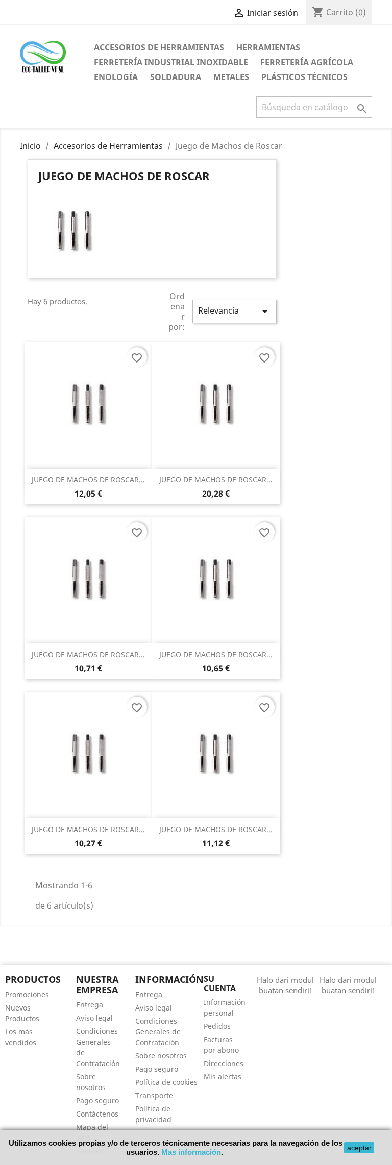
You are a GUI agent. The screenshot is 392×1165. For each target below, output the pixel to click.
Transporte (154, 1095)
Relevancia (234, 311)
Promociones (27, 994)
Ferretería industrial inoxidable (171, 62)
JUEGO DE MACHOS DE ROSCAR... (88, 479)
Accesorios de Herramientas (159, 47)
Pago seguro (97, 1100)
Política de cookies (166, 1082)
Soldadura (175, 77)
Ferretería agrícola (306, 62)
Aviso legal (94, 1018)
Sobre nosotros (161, 1055)
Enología (116, 77)
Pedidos (217, 1026)
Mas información (191, 1152)
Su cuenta (220, 983)
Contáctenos (97, 1114)
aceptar (359, 1148)
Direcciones (223, 1063)
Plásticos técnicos (304, 77)
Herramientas (268, 47)
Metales (231, 77)
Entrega (89, 1004)
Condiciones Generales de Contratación (158, 1031)
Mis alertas (222, 1076)
